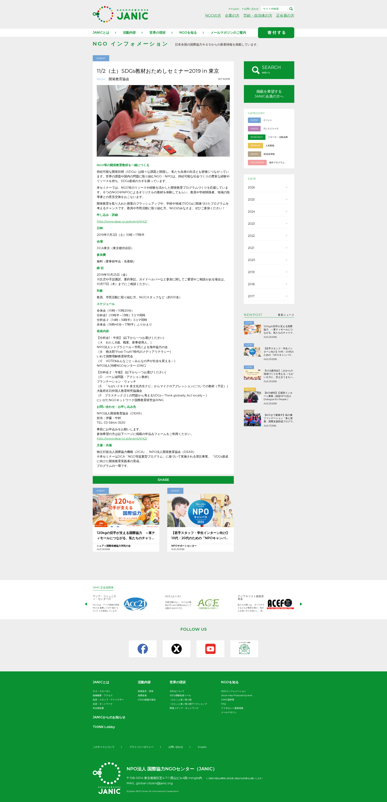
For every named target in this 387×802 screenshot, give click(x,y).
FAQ (223, 703)
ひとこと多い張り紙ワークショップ (189, 703)
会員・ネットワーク (103, 703)
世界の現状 (158, 32)
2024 (251, 211)
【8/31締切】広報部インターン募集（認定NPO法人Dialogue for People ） (278, 396)
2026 (251, 187)
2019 (251, 272)
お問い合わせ (251, 8)
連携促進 (142, 695)
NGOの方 (213, 15)
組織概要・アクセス (103, 695)
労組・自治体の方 (257, 15)
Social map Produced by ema (236, 695)
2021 (251, 248)
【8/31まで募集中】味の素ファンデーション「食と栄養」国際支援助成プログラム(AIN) (278, 418)
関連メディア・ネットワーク (184, 708)
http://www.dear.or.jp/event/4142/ (122, 221)
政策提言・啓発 (145, 691)
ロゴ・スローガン (101, 691)
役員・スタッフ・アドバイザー (108, 699)
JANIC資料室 (227, 699)
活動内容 (129, 32)
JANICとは (101, 32)
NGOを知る (188, 32)
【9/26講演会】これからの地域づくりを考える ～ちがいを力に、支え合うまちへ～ (278, 374)
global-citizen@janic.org (154, 783)
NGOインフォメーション (233, 691)
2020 (251, 260)
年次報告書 (98, 708)
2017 (251, 296)
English (235, 8)
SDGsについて (177, 691)
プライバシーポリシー (141, 746)
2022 (251, 236)
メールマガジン (229, 712)
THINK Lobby (104, 727)
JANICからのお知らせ (109, 717)
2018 (251, 284)
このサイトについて (103, 746)
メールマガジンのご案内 (228, 32)
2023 (251, 224)
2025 (251, 199)
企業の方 (232, 15)
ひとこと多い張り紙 (181, 699)
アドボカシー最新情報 (232, 708)
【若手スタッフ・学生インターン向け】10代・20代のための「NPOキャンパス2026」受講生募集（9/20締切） (200, 536)
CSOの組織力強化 (147, 699)
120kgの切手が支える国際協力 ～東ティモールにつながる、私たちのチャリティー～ (126, 536)
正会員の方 (285, 15)
